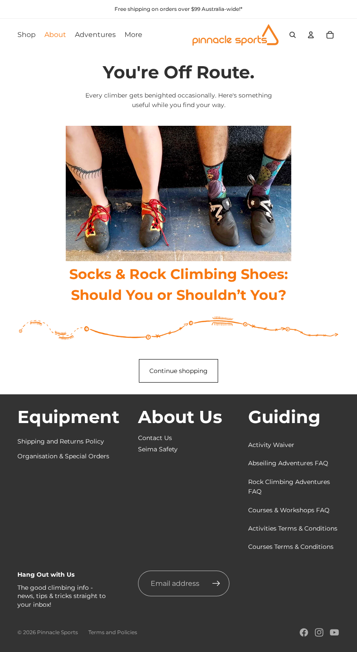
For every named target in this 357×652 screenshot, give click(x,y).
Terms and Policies (112, 632)
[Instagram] (319, 632)
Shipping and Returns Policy (60, 441)
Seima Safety (158, 449)
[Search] (292, 34)
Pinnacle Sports (57, 632)
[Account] (310, 34)
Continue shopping (178, 371)
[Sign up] (216, 584)
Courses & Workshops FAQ (289, 510)
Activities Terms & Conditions (292, 528)
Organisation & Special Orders (63, 456)
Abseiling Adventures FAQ (288, 463)
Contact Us (155, 438)
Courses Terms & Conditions (290, 547)
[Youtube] (334, 632)
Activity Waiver (271, 445)
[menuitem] (133, 34)
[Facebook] (304, 632)
